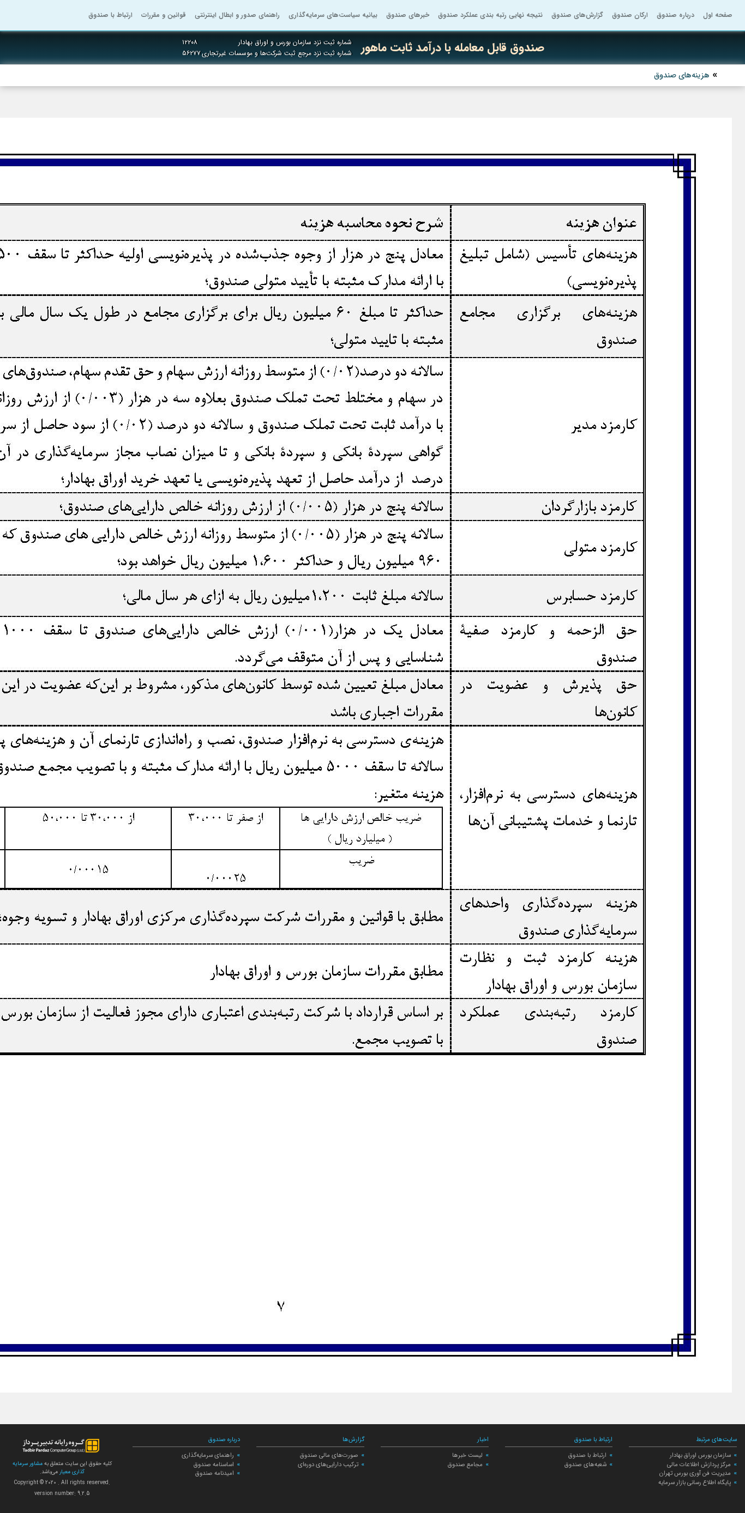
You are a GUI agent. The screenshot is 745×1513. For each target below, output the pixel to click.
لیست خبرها (467, 1455)
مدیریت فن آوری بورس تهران (695, 1473)
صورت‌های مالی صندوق (329, 1455)
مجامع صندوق (465, 1464)
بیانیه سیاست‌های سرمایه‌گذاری (333, 15)
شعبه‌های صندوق (585, 1464)
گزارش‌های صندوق (577, 15)
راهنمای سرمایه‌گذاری (208, 1455)
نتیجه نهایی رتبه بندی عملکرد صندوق (490, 15)
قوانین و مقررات (163, 15)
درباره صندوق (675, 15)
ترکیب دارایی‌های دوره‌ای (328, 1464)
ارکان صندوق (630, 15)
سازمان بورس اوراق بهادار (700, 1455)
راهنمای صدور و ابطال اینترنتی (237, 15)
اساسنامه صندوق (214, 1464)
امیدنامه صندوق (214, 1473)
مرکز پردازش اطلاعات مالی (699, 1464)
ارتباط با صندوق (110, 15)
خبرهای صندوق (407, 15)
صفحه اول (717, 15)
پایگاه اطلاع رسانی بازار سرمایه (694, 1482)
